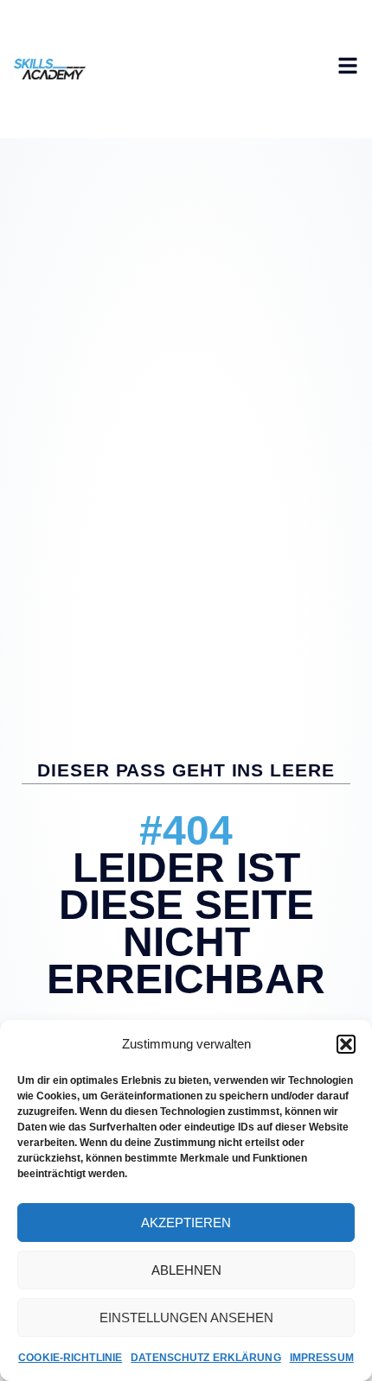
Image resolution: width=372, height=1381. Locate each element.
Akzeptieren (186, 1222)
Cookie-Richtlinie (70, 1358)
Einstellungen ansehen (186, 1317)
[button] (346, 1044)
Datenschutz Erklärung (206, 1358)
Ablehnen (186, 1270)
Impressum (322, 1358)
